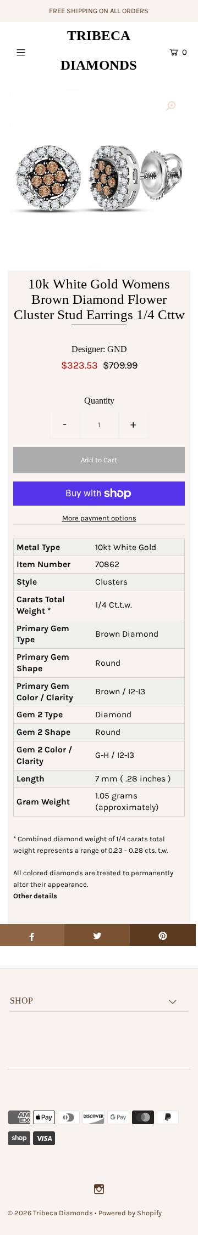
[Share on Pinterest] (163, 935)
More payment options (99, 518)
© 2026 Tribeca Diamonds (50, 1213)
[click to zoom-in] (170, 107)
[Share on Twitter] (97, 935)
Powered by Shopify (130, 1213)
